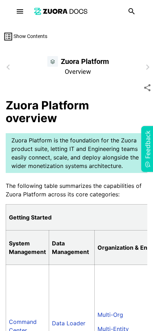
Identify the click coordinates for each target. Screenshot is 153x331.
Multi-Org (110, 314)
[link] (61, 11)
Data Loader (68, 323)
